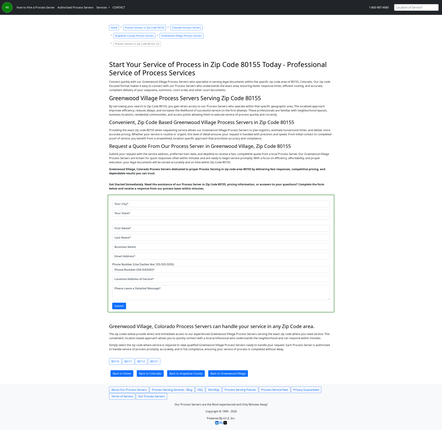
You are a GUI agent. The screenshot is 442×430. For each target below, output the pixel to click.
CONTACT (119, 7)
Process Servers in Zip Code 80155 (144, 27)
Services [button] (102, 7)
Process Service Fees (274, 390)
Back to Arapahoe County (186, 373)
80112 (141, 361)
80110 (115, 361)
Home (114, 27)
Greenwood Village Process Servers (181, 35)
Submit (119, 306)
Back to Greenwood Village (228, 373)
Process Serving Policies (240, 390)
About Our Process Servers (129, 390)
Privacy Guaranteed (306, 390)
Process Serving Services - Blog (172, 390)
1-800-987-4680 (379, 7)
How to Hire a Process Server (36, 7)
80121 (154, 361)
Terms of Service (122, 396)
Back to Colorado (150, 373)
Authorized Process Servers (75, 7)
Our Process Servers (151, 396)
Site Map (213, 390)
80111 (128, 361)
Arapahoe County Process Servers (134, 35)
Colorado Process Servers (186, 27)
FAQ (200, 390)
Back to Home (122, 373)
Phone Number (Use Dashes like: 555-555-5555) (143, 264)
